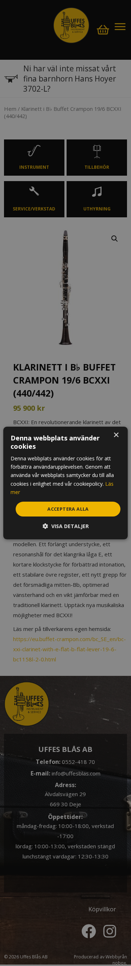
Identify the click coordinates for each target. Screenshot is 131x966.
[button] (66, 526)
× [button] (116, 435)
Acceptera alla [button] (68, 509)
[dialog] (65, 483)
